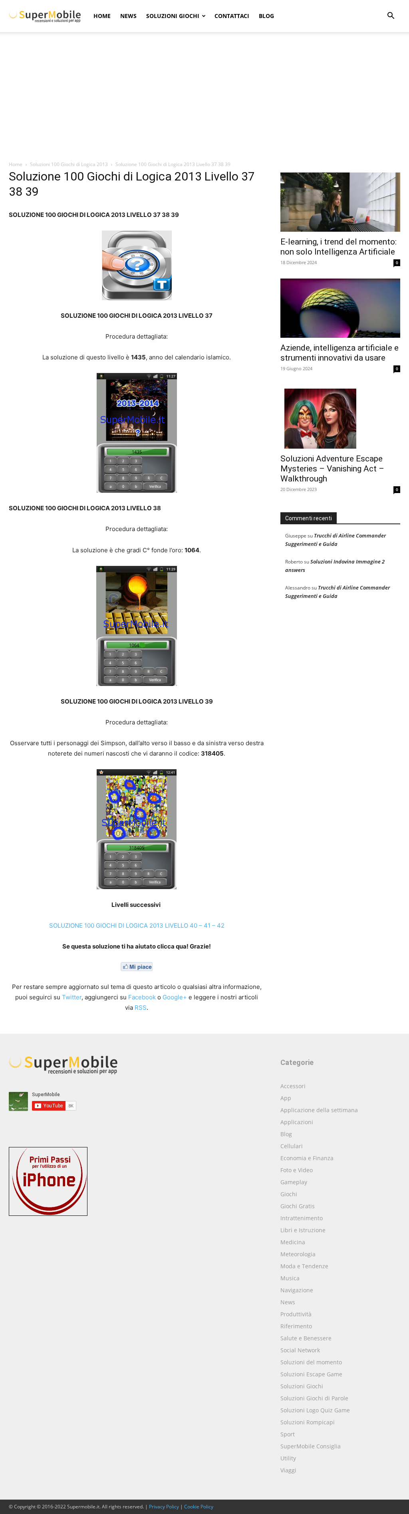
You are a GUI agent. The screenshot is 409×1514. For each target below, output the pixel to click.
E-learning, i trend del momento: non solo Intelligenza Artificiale (338, 247)
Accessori (293, 1086)
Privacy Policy (164, 1506)
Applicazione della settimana (319, 1110)
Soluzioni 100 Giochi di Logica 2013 (69, 164)
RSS (141, 1007)
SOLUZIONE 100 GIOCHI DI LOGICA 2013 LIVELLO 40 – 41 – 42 (136, 925)
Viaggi (288, 1470)
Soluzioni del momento (311, 1362)
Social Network (300, 1350)
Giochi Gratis (297, 1206)
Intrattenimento (301, 1218)
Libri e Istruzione (303, 1230)
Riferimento (296, 1326)
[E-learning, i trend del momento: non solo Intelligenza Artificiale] (340, 202)
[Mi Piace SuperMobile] (136, 966)
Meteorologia (298, 1254)
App (285, 1098)
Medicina (292, 1242)
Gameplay (293, 1182)
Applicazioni (296, 1122)
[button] (390, 16)
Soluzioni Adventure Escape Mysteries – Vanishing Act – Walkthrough (332, 468)
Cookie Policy (198, 1506)
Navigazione (296, 1290)
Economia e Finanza (307, 1158)
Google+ (175, 997)
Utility (288, 1458)
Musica (290, 1278)
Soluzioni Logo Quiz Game (315, 1410)
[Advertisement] (204, 100)
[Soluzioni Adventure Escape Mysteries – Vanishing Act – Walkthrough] (340, 417)
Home (102, 16)
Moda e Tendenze (304, 1266)
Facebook (142, 997)
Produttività (296, 1314)
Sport (287, 1434)
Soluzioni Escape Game (311, 1374)
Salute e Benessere (306, 1338)
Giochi (288, 1194)
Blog (266, 16)
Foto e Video (296, 1170)
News (128, 16)
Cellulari (291, 1146)
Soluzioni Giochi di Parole (314, 1398)
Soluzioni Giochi (172, 16)
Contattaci (231, 16)
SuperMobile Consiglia (310, 1446)
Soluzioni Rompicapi (307, 1422)
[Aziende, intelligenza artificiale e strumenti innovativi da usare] (340, 308)
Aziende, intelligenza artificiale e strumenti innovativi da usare (339, 353)
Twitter (71, 997)
